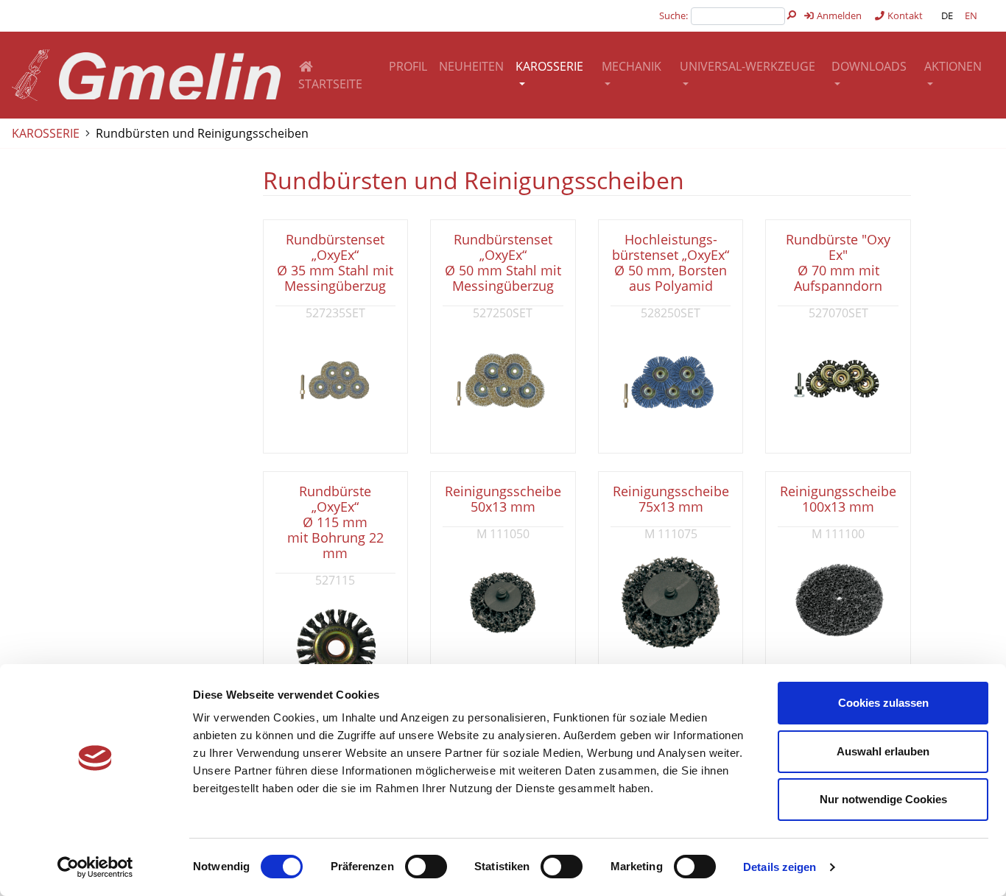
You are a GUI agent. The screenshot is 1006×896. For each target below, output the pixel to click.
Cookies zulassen (883, 702)
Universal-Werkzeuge (747, 66)
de (947, 15)
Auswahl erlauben (883, 751)
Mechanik (631, 66)
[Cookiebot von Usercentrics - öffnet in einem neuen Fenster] (95, 867)
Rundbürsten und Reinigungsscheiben (202, 133)
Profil (408, 66)
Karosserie (549, 66)
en (971, 15)
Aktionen (953, 66)
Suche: (673, 15)
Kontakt (904, 15)
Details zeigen (779, 867)
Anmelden (838, 15)
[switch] (426, 866)
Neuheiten (471, 66)
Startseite (330, 84)
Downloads (869, 66)
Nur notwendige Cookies (883, 799)
